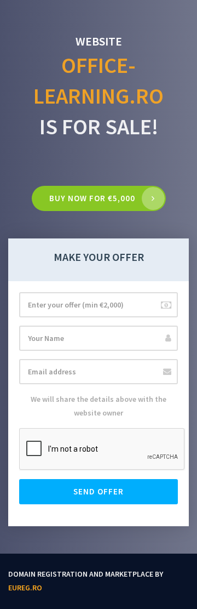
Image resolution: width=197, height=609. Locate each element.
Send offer (98, 491)
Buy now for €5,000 (92, 198)
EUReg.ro (25, 588)
